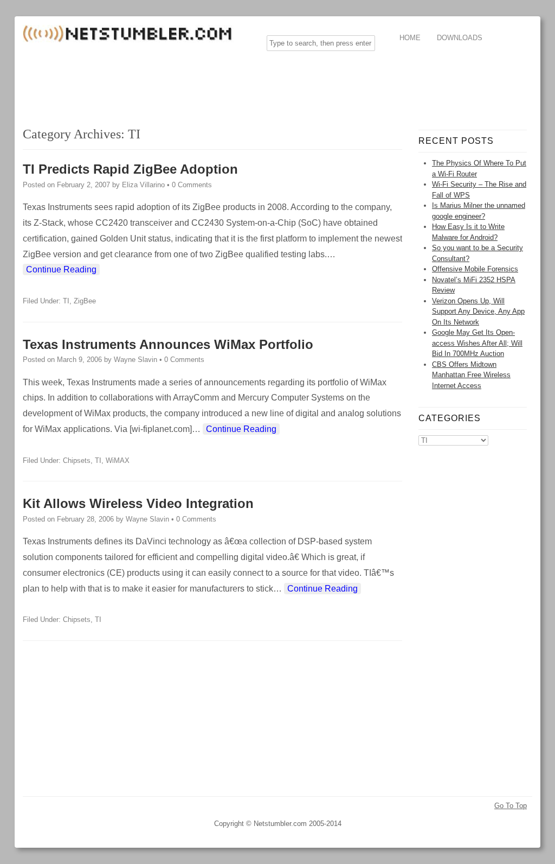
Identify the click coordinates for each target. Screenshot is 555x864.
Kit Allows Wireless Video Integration (138, 503)
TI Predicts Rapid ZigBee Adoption (130, 169)
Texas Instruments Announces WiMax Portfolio (168, 344)
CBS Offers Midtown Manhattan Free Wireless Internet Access (471, 375)
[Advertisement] (220, 83)
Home (410, 38)
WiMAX (118, 460)
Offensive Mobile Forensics (475, 269)
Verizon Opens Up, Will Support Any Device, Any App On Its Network (478, 311)
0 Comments (192, 185)
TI (66, 301)
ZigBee (85, 301)
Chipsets (77, 460)
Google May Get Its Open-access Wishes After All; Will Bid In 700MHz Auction (477, 343)
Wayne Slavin (135, 359)
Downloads (459, 38)
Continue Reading (61, 269)
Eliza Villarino (143, 185)
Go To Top (510, 805)
